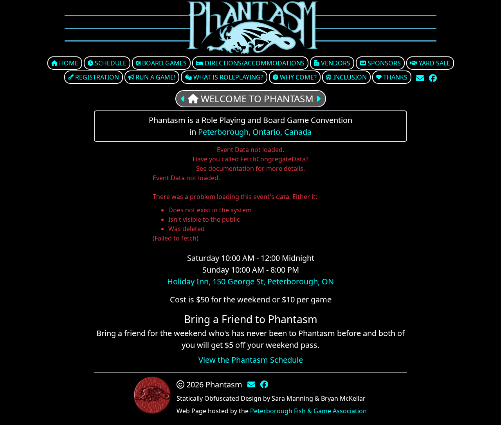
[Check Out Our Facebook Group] (433, 78)
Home (68, 63)
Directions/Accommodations (254, 63)
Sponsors (383, 63)
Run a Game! (154, 77)
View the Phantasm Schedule (250, 359)
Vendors (334, 63)
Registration (96, 77)
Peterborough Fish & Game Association (308, 411)
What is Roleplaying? (227, 77)
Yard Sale (433, 63)
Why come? (297, 77)
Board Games (164, 63)
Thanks (394, 77)
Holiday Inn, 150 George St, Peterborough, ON (250, 281)
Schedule (109, 63)
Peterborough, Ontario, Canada (255, 132)
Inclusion (349, 77)
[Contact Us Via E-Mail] (421, 78)
